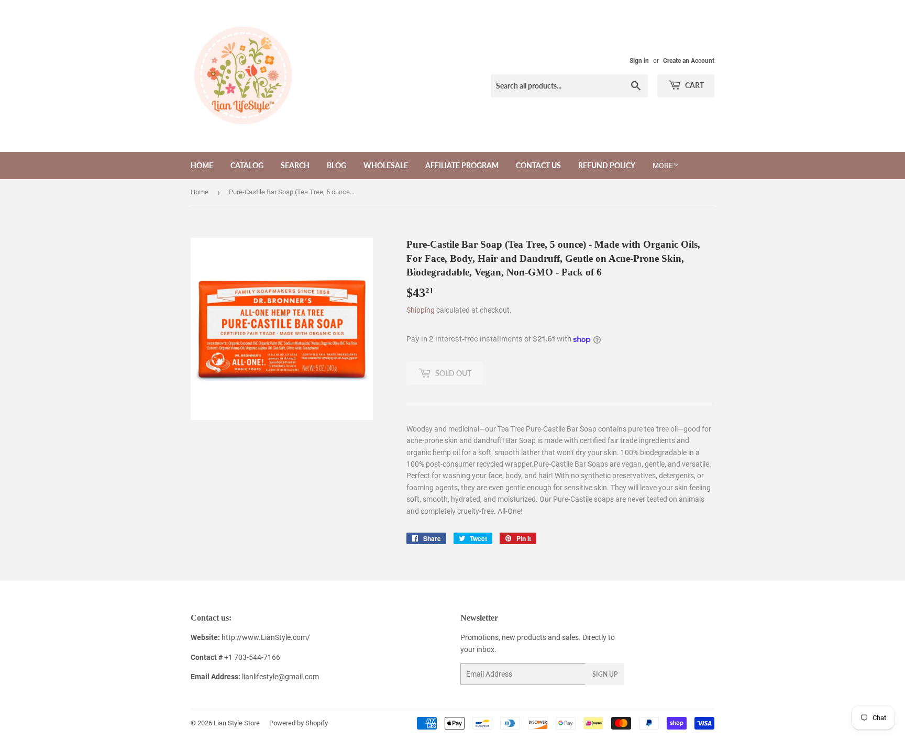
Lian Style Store (237, 723)
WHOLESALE (385, 165)
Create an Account (688, 60)
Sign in (639, 60)
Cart (693, 85)
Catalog (246, 165)
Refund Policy (606, 165)
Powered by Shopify (298, 723)
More (663, 165)
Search (295, 165)
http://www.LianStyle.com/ (266, 637)
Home (202, 165)
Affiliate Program (462, 165)
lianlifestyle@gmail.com (255, 676)
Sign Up (604, 674)
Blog (336, 165)
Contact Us (538, 165)
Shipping (420, 310)
